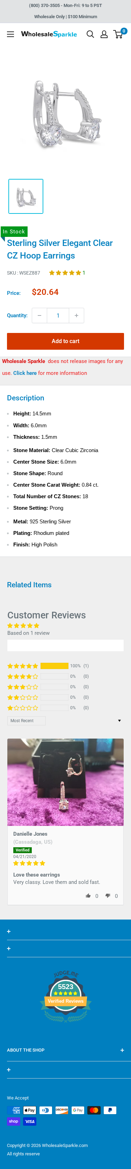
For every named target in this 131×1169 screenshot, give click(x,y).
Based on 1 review (28, 633)
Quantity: (17, 315)
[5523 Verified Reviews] (65, 1034)
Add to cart (65, 341)
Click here (25, 373)
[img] (65, 863)
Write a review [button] (65, 645)
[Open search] (90, 34)
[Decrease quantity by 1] (39, 315)
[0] (118, 34)
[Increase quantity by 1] (76, 315)
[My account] (104, 34)
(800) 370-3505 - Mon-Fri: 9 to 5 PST (65, 5)
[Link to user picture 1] (65, 782)
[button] (65, 273)
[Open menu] (10, 34)
